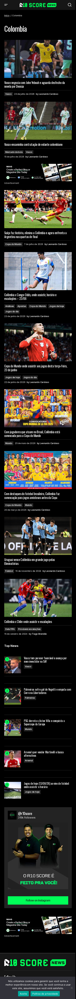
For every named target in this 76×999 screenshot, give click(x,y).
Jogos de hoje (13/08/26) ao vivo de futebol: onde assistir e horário (46, 785)
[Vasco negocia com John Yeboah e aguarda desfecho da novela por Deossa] (38, 59)
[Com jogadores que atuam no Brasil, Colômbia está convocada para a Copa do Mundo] (38, 408)
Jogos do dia (12, 311)
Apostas (21, 306)
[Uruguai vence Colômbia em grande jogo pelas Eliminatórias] (38, 536)
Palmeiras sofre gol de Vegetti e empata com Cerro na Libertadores (47, 691)
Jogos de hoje (56, 306)
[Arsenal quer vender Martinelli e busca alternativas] (12, 758)
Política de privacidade (45, 993)
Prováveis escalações (29, 629)
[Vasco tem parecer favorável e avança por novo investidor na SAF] (12, 664)
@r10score (25, 813)
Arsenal (29, 760)
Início (7, 15)
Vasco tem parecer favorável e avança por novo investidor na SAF (45, 659)
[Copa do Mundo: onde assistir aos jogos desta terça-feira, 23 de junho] (38, 342)
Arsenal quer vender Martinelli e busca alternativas (44, 753)
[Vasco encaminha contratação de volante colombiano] (38, 121)
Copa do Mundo (13, 244)
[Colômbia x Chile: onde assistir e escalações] (38, 598)
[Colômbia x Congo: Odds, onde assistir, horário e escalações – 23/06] (38, 271)
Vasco (8, 94)
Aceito (23, 993)
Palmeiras (30, 697)
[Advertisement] (38, 172)
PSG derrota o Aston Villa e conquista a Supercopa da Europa (44, 722)
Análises (9, 306)
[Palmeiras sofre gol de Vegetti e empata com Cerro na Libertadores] (12, 696)
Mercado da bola (13, 152)
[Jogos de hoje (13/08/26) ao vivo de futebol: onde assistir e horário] (12, 790)
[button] (6, 5)
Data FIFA (10, 629)
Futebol (9, 571)
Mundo (8, 443)
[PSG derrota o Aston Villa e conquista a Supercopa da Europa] (12, 727)
